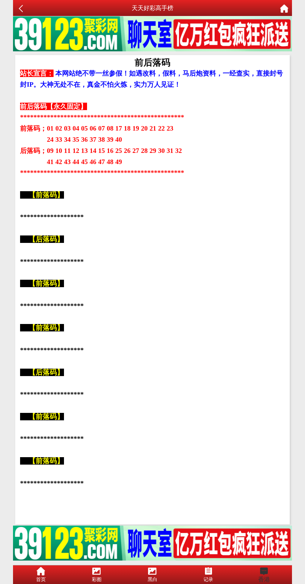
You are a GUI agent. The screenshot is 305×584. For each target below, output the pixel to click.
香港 (264, 579)
